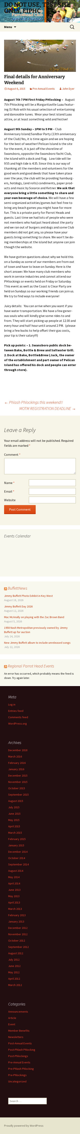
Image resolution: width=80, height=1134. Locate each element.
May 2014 (13, 877)
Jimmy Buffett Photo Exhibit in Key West (28, 596)
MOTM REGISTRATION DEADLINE (47, 408)
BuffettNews (17, 588)
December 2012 (17, 928)
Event (11, 1024)
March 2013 (15, 909)
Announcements (18, 1011)
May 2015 (13, 820)
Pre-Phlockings (17, 1075)
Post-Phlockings (18, 1056)
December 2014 (17, 852)
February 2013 (17, 915)
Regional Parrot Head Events (31, 665)
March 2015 (15, 832)
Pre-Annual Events (44, 88)
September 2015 (18, 794)
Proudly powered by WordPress (23, 1125)
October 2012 (16, 940)
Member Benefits (19, 1030)
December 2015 (17, 775)
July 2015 (13, 807)
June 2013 (14, 890)
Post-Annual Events (20, 1043)
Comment (12, 454)
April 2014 (14, 883)
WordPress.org (17, 723)
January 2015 (16, 845)
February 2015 (17, 839)
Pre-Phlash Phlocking (21, 1069)
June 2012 (14, 966)
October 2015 (16, 788)
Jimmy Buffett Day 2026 (18, 606)
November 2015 (17, 782)
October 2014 (16, 858)
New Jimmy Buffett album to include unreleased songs (37, 642)
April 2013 (14, 902)
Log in (11, 704)
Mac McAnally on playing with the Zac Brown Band (34, 617)
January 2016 (16, 769)
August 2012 (15, 953)
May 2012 (13, 972)
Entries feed (15, 711)
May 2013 (13, 896)
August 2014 (15, 871)
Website (10, 500)
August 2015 (15, 801)
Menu (8, 27)
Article (12, 1018)
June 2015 (14, 813)
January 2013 (16, 921)
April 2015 (14, 826)
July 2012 (13, 959)
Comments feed (18, 717)
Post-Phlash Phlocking (21, 1049)
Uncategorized (17, 1081)
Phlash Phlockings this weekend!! (33, 402)
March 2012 (15, 985)
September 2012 (18, 947)
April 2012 (14, 978)
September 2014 (18, 864)
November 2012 (17, 934)
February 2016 (17, 763)
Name (9, 483)
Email (9, 491)
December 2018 (17, 750)
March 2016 (15, 756)
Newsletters (15, 1037)
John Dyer (68, 88)
